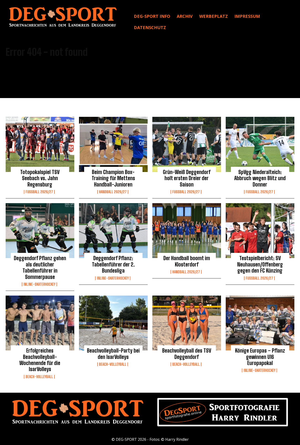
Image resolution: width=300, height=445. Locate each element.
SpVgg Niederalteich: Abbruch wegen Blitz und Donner (260, 178)
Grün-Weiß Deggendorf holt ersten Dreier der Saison (186, 178)
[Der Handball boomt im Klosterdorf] (186, 230)
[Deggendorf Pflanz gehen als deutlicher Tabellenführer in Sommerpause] (40, 230)
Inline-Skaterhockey (39, 284)
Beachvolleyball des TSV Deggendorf (186, 353)
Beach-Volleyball (39, 377)
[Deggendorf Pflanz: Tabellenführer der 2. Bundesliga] (113, 230)
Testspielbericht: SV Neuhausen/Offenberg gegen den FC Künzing (260, 264)
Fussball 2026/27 (39, 192)
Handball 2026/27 (113, 192)
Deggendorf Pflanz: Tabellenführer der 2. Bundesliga (113, 264)
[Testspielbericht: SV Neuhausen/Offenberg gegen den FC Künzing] (260, 230)
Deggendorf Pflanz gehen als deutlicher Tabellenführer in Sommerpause (40, 267)
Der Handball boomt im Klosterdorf (186, 261)
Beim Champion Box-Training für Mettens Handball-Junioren (113, 178)
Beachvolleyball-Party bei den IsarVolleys (113, 353)
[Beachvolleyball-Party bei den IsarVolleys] (113, 323)
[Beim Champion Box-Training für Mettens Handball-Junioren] (113, 144)
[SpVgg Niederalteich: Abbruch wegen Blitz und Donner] (260, 144)
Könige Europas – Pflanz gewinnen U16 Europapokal (260, 356)
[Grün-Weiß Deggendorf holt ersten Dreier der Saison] (186, 144)
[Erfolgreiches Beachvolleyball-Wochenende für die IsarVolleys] (40, 323)
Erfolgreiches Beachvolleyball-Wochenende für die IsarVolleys (39, 359)
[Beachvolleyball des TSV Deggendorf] (186, 323)
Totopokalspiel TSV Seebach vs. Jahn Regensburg (40, 178)
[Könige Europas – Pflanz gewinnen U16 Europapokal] (260, 323)
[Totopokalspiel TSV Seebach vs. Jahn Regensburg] (40, 144)
